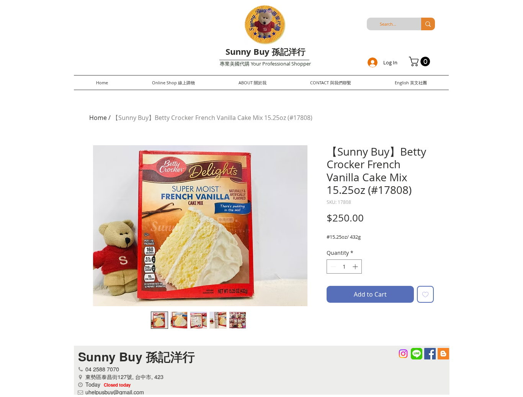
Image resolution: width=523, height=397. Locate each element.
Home (98, 117)
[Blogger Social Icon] (443, 353)
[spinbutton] (344, 266)
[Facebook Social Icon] (430, 353)
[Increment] (356, 266)
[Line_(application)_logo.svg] (416, 353)
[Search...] (428, 24)
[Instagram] (403, 353)
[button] (420, 61)
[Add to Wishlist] (425, 294)
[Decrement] (332, 266)
